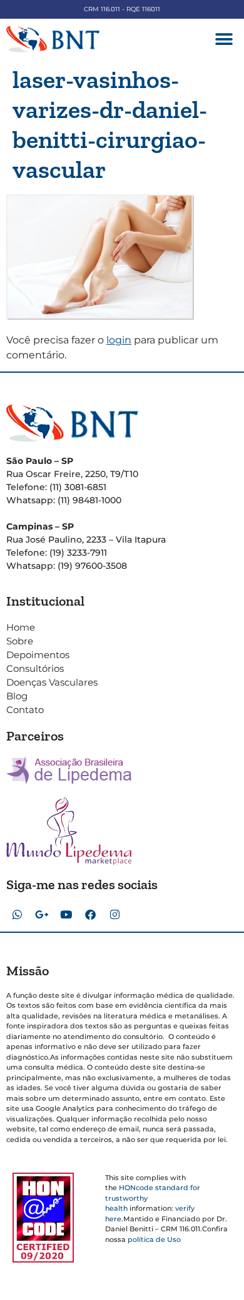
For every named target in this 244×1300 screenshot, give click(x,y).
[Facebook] (90, 914)
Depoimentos (37, 655)
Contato (25, 710)
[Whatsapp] (17, 914)
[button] (224, 39)
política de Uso (154, 1239)
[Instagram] (114, 914)
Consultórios (35, 668)
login (118, 340)
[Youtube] (65, 914)
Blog (17, 696)
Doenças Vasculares (52, 682)
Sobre (19, 641)
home (20, 627)
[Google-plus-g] (41, 914)
